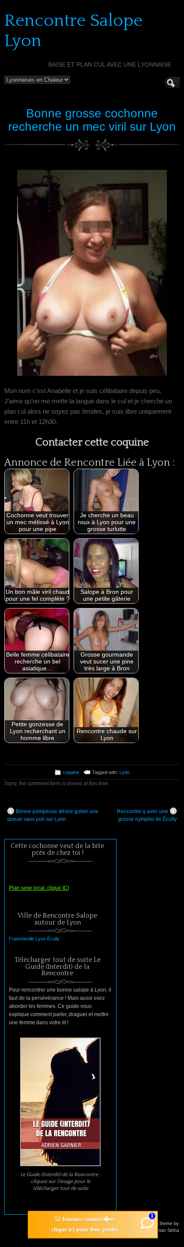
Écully (53, 938)
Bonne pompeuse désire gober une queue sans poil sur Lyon (52, 815)
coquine (71, 772)
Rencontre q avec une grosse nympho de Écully (147, 815)
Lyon (124, 772)
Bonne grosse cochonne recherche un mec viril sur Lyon (92, 120)
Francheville (21, 938)
